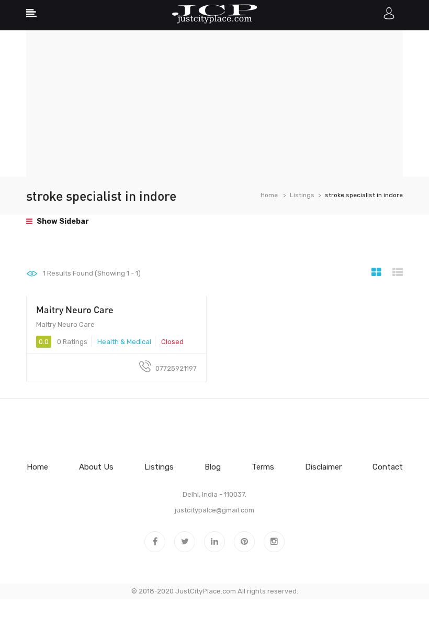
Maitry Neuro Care (75, 309)
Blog (213, 467)
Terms (263, 467)
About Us (96, 467)
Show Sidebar (62, 221)
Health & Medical (124, 342)
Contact (387, 467)
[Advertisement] (214, 103)
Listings (302, 195)
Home (269, 195)
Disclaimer (323, 467)
